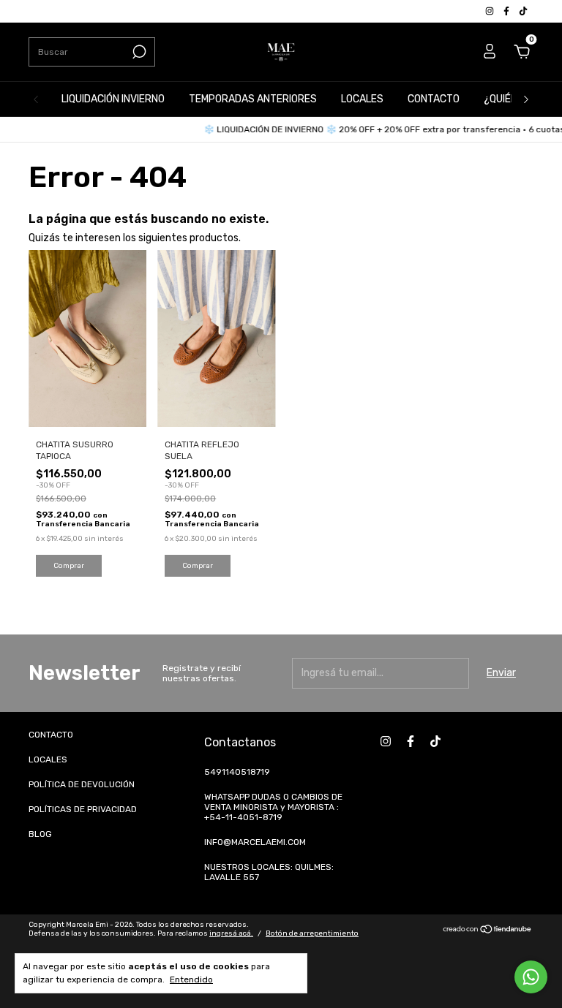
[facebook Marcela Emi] (507, 11)
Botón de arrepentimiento (312, 933)
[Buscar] (137, 52)
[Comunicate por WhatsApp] (530, 976)
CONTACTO (434, 99)
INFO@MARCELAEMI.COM (255, 842)
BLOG (40, 834)
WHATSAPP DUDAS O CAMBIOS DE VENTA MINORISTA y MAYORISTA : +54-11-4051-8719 (273, 807)
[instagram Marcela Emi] (490, 11)
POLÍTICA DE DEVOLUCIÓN (82, 784)
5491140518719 (237, 772)
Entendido (191, 979)
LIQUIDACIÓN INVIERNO (113, 99)
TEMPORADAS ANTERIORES (253, 99)
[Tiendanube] (487, 931)
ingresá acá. (231, 933)
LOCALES (362, 99)
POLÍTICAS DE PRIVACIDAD (83, 809)
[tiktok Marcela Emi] (523, 11)
